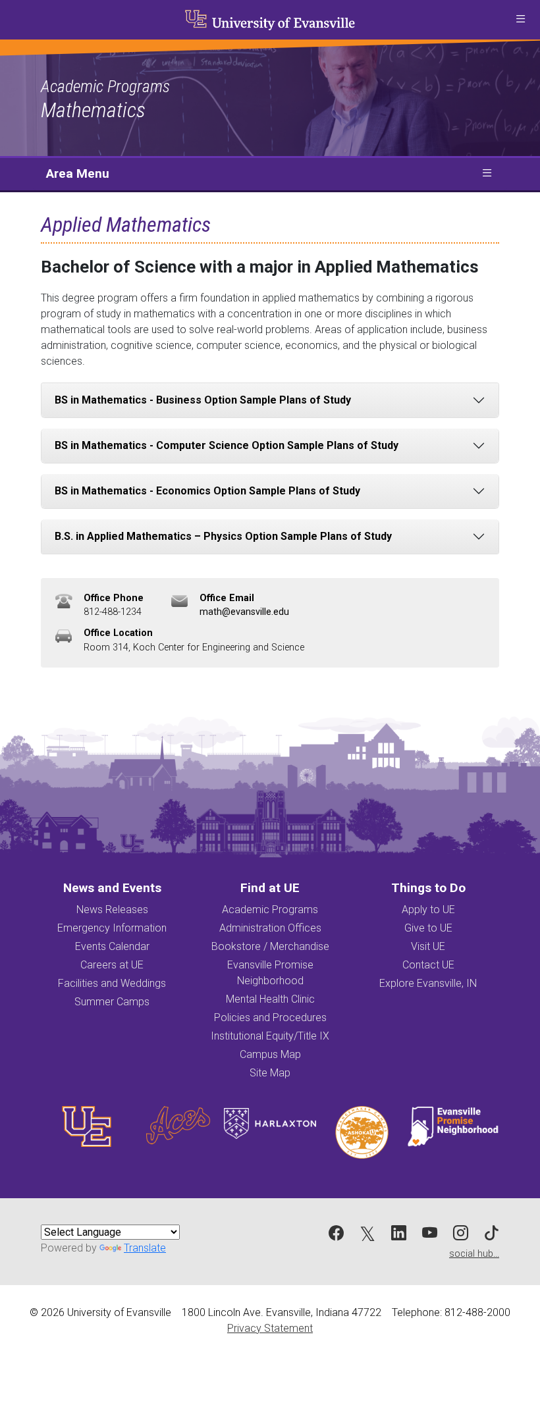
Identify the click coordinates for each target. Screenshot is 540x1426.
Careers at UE (112, 965)
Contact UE (428, 965)
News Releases (112, 909)
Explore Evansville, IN (428, 983)
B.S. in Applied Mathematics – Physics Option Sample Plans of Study (223, 536)
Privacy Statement (270, 1328)
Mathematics (93, 109)
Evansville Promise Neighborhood (270, 973)
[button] (520, 20)
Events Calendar (112, 946)
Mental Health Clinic (270, 999)
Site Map (270, 1073)
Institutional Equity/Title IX (270, 1036)
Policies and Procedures (270, 1017)
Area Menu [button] (77, 173)
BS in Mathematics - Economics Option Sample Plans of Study (207, 491)
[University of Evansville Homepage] (270, 20)
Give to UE (428, 928)
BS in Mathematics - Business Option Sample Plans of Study (203, 400)
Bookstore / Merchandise (270, 946)
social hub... (474, 1253)
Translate (145, 1248)
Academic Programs (105, 86)
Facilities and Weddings (112, 983)
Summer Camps (111, 1001)
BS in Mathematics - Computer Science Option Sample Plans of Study (226, 445)
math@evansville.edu (244, 612)
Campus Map (270, 1054)
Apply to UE (428, 909)
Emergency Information (112, 928)
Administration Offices (270, 928)
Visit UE (428, 946)
